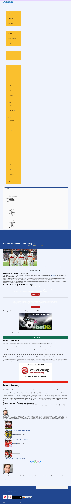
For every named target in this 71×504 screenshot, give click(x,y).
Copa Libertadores (13, 130)
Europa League (11, 199)
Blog (9, 181)
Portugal (10, 117)
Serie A (11, 70)
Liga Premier (10, 33)
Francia (10, 102)
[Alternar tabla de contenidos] (39, 271)
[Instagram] (38, 462)
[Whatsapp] (35, 462)
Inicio (7, 5)
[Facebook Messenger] (40, 462)
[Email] (36, 462)
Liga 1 (11, 105)
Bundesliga (12, 85)
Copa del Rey (11, 23)
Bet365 (11, 159)
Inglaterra (8, 30)
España (8, 10)
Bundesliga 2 (12, 90)
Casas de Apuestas (11, 156)
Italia (9, 202)
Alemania (10, 82)
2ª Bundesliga (52, 275)
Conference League (12, 200)
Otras (7, 64)
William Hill (12, 174)
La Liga (10, 13)
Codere (11, 169)
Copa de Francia (12, 110)
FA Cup (10, 43)
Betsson (11, 164)
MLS (11, 221)
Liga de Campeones (10, 198)
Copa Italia (12, 75)
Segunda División (11, 18)
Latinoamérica (11, 127)
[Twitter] (33, 462)
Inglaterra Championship (12, 38)
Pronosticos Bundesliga (16, 434)
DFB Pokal (12, 95)
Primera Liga (12, 120)
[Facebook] (31, 462)
